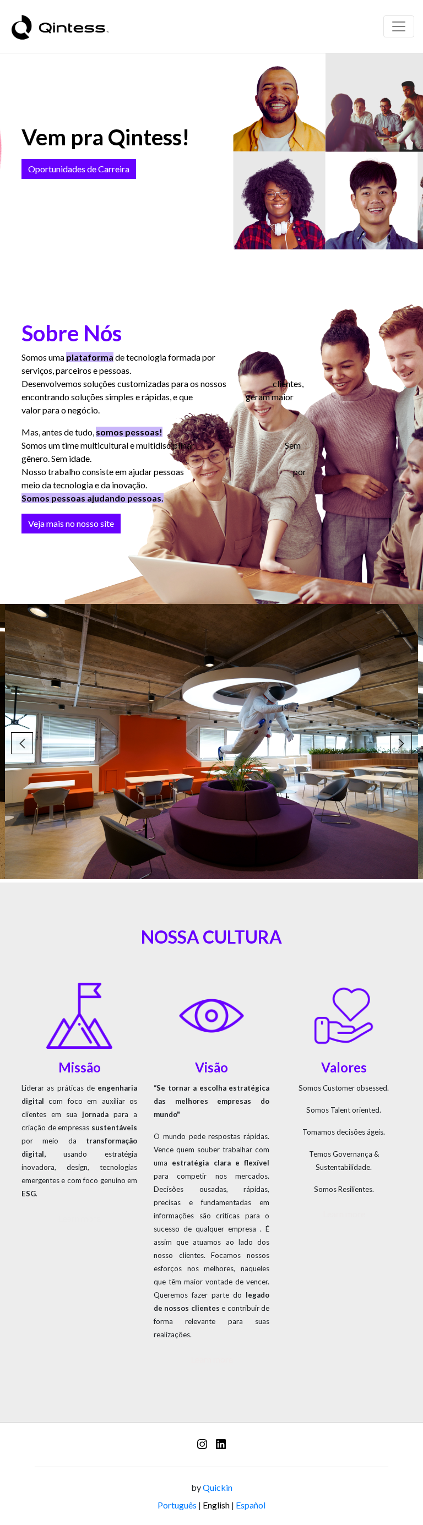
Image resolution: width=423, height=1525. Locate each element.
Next (401, 743)
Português (177, 1505)
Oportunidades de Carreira (78, 169)
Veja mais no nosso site (71, 523)
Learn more (79, 1218)
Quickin (217, 1487)
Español (250, 1505)
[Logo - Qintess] (60, 26)
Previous (22, 743)
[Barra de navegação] (398, 26)
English (216, 1505)
